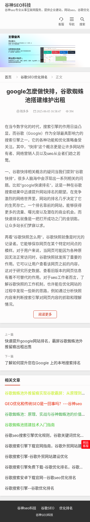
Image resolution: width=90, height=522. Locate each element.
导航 (72, 21)
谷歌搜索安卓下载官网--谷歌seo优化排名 (40, 477)
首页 (8, 77)
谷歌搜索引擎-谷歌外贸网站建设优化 (36, 456)
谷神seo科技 (26, 508)
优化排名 (66, 508)
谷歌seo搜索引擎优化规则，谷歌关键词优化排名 (46, 435)
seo (50, 153)
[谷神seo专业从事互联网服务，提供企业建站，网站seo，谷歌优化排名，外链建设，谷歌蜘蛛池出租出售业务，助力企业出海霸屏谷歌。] (45, 50)
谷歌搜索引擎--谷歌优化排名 (29, 488)
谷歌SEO (47, 508)
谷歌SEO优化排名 (34, 77)
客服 (61, 21)
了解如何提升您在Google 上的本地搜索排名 (43, 362)
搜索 (82, 21)
